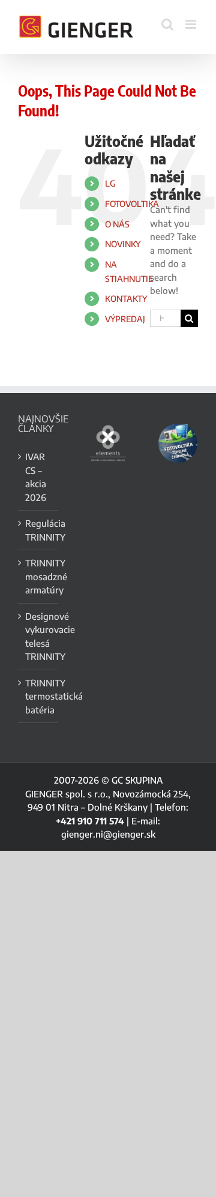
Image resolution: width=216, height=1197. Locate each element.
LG (110, 183)
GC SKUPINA (137, 780)
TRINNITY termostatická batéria (38, 696)
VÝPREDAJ (125, 319)
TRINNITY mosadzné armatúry (38, 576)
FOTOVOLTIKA (132, 204)
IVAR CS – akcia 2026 (35, 477)
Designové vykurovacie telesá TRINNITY (38, 636)
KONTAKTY (126, 298)
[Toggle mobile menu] (191, 24)
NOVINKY (122, 244)
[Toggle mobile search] (167, 24)
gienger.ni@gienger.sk (108, 834)
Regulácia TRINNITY (38, 530)
